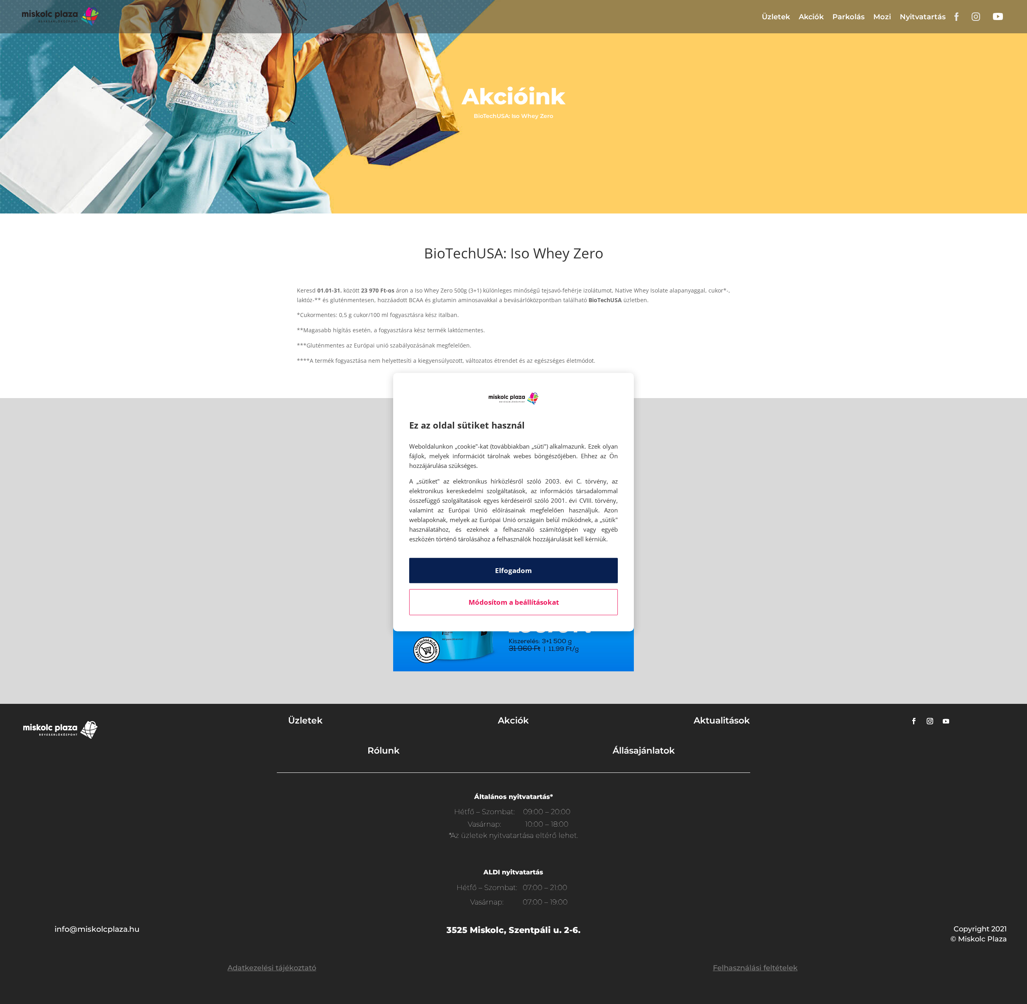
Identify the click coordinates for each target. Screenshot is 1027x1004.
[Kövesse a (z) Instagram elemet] (929, 721)
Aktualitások (722, 720)
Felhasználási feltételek (755, 967)
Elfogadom (513, 570)
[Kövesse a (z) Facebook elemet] (913, 721)
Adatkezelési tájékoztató (271, 967)
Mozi (882, 16)
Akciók (811, 16)
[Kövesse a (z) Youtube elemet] (946, 721)
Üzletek (776, 16)
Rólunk (383, 750)
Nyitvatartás (923, 16)
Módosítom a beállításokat (514, 602)
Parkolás (848, 16)
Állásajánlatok (644, 750)
